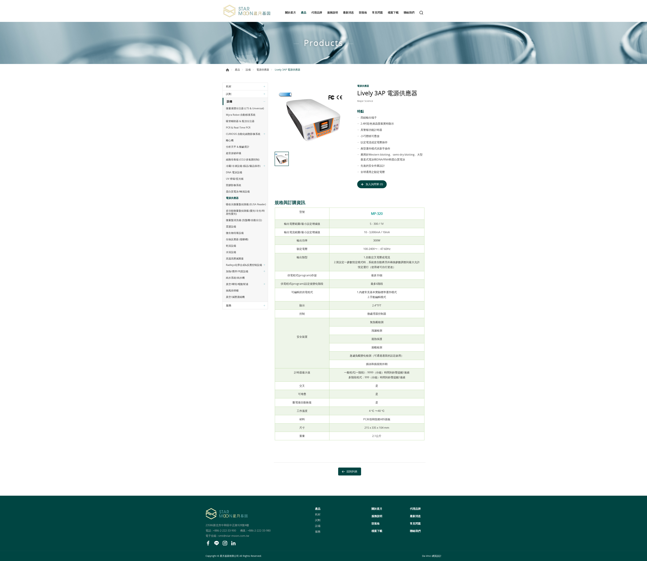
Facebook (208, 543)
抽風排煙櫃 (232, 290)
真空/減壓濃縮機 (235, 297)
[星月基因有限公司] (247, 11)
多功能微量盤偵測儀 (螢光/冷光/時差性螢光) (245, 212)
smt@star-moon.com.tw (233, 536)
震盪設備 (231, 226)
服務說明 (332, 12)
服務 (228, 305)
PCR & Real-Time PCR (238, 127)
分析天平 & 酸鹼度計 (237, 146)
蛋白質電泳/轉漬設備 (238, 191)
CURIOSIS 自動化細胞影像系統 (243, 134)
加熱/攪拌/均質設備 (237, 271)
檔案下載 (393, 12)
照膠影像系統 (233, 185)
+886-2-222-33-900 (224, 530)
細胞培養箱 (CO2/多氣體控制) (242, 159)
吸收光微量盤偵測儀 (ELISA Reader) (246, 204)
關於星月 (290, 12)
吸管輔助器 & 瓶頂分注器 (240, 121)
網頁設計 (436, 555)
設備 (248, 69)
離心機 (230, 140)
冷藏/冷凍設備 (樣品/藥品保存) (243, 166)
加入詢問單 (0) (374, 184)
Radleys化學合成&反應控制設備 (244, 265)
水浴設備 (231, 252)
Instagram (224, 543)
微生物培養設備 (235, 233)
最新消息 (348, 12)
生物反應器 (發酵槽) (237, 239)
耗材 (228, 86)
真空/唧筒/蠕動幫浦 (237, 284)
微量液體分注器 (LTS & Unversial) (245, 108)
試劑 (228, 94)
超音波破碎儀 (233, 153)
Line (216, 543)
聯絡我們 (409, 12)
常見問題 (377, 12)
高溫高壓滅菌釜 (235, 258)
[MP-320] (312, 116)
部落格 (363, 12)
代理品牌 (316, 12)
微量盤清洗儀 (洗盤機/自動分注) (244, 220)
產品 (303, 12)
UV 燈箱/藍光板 (235, 178)
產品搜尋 (421, 12)
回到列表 (352, 471)
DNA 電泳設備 (234, 172)
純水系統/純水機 (235, 277)
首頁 (227, 70)
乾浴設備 (231, 245)
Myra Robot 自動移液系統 (240, 114)
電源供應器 (262, 69)
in (233, 543)
